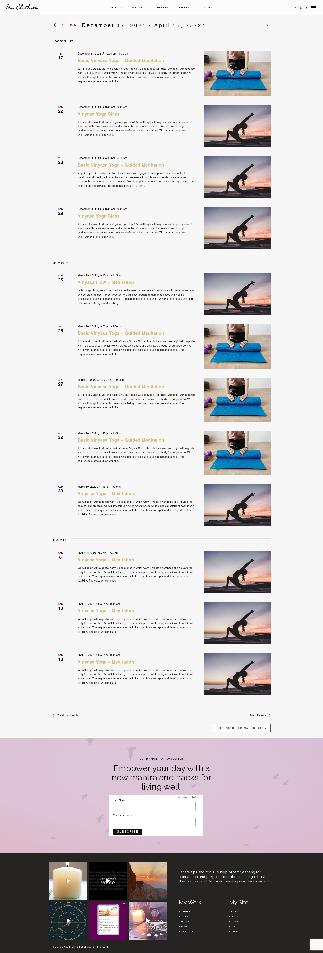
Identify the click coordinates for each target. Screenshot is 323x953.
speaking (186, 926)
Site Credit (101, 947)
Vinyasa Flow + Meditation (106, 282)
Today (73, 24)
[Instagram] (301, 7)
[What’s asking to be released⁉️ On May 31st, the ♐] (68, 921)
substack (186, 931)
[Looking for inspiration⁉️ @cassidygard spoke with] (108, 921)
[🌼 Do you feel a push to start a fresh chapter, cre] (68, 881)
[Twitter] (306, 7)
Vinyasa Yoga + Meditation (106, 493)
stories (185, 911)
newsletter (238, 931)
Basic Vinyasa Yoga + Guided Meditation (121, 60)
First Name (119, 800)
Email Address (122, 815)
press (234, 921)
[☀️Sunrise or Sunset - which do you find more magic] (148, 881)
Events (184, 7)
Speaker (161, 7)
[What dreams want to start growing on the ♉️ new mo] (148, 921)
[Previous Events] (54, 25)
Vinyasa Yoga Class (98, 114)
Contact (206, 7)
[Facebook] (296, 7)
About (234, 911)
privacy (235, 926)
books (184, 916)
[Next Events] (62, 25)
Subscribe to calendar (240, 728)
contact (235, 916)
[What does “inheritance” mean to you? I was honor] (108, 881)
